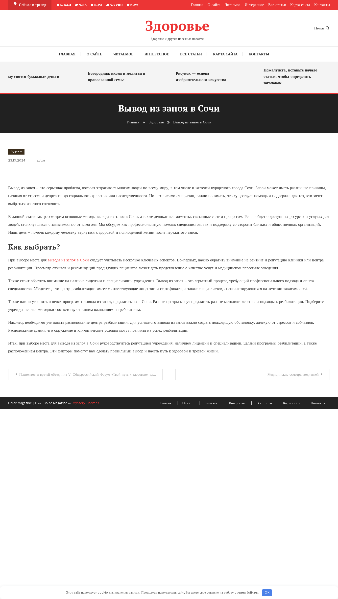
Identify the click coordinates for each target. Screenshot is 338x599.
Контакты (322, 4)
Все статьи (277, 4)
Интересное (254, 4)
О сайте (214, 4)
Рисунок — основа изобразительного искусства (197, 76)
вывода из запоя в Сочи (68, 260)
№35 (82, 5)
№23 (98, 5)
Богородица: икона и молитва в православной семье (112, 76)
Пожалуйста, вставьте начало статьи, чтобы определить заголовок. (286, 76)
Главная (197, 4)
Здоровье (177, 25)
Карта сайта (300, 4)
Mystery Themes (85, 403)
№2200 (116, 5)
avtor (41, 160)
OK (267, 592)
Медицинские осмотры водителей (293, 374)
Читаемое (233, 4)
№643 (65, 5)
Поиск (319, 28)
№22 (134, 5)
